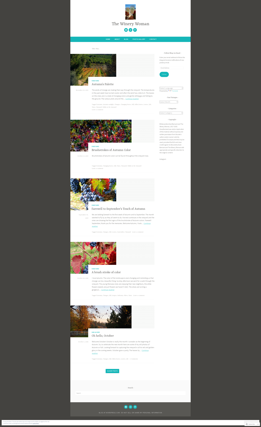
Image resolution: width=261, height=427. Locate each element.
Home (108, 39)
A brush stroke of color (106, 272)
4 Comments (134, 359)
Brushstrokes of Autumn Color (111, 150)
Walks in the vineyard (109, 107)
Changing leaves (126, 104)
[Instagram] (130, 30)
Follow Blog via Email (172, 53)
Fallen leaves (139, 104)
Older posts (112, 371)
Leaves (146, 104)
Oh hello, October (103, 336)
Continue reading (132, 99)
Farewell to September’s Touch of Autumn (118, 209)
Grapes (114, 295)
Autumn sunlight (108, 104)
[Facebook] (126, 30)
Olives (126, 295)
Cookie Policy (36, 423)
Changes (117, 104)
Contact (153, 39)
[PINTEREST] (135, 407)
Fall (133, 104)
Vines (93, 107)
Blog (126, 39)
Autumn (99, 104)
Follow (164, 74)
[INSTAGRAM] (130, 407)
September (120, 232)
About (117, 39)
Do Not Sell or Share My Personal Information (141, 413)
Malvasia (120, 295)
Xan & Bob (96, 332)
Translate (175, 91)
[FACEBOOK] (126, 407)
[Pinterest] (135, 30)
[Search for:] (130, 393)
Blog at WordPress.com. (109, 413)
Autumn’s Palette (103, 84)
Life (150, 104)
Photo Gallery (139, 39)
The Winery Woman (130, 24)
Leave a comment (97, 110)
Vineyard (95, 81)
